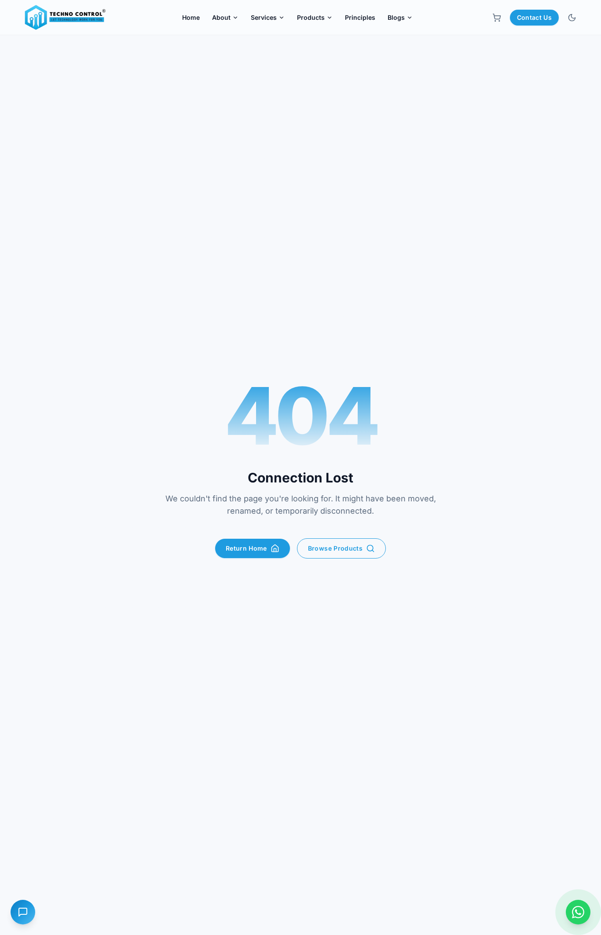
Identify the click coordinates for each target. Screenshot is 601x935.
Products (311, 17)
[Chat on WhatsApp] (578, 912)
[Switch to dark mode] (572, 18)
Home (191, 17)
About (221, 17)
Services (264, 17)
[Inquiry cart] (497, 18)
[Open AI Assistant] (23, 912)
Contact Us (534, 17)
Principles (360, 17)
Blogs (396, 17)
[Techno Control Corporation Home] (63, 18)
